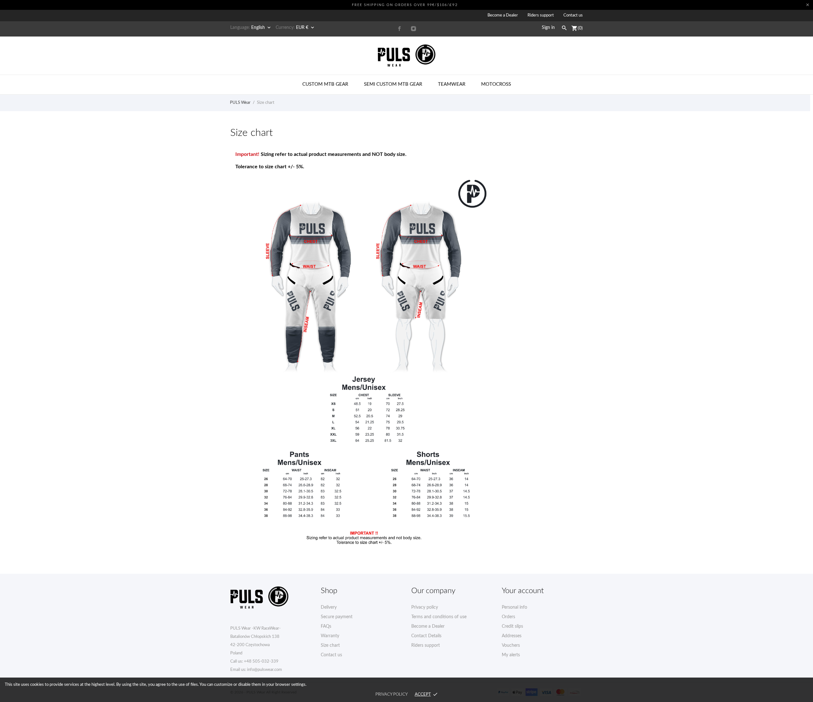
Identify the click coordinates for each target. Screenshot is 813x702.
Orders (508, 617)
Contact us (573, 15)
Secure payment (337, 617)
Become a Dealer (502, 15)
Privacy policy (424, 607)
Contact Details (426, 636)
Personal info (514, 607)
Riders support (540, 15)
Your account (523, 591)
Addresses (511, 636)
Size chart (330, 645)
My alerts (511, 655)
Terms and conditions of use (439, 617)
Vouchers (511, 645)
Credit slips (512, 626)
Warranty (330, 636)
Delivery (329, 607)
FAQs (326, 626)
